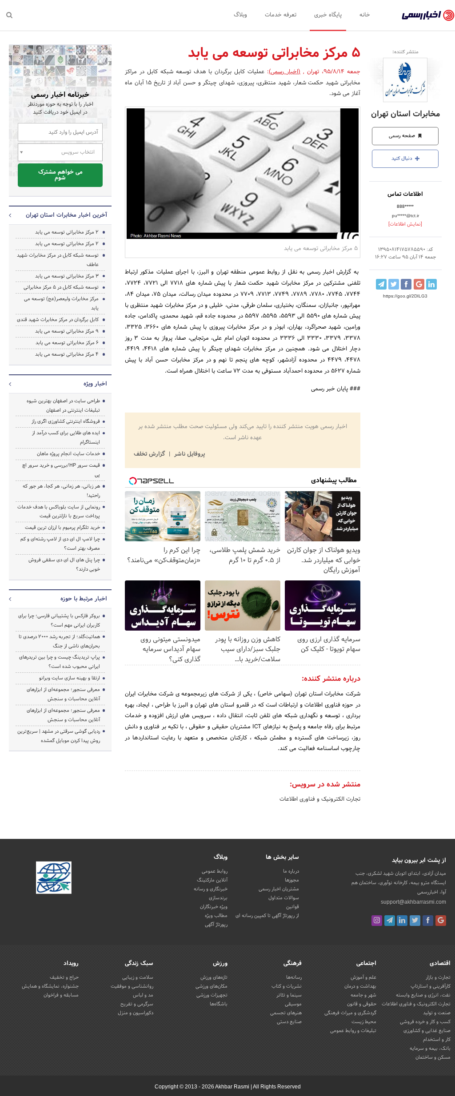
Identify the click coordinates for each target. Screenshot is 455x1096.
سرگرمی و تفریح (136, 1004)
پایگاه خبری (328, 15)
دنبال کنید (402, 159)
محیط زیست (363, 1022)
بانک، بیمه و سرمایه (430, 1048)
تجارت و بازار (438, 977)
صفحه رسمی (402, 136)
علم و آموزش (363, 977)
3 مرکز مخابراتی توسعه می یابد (67, 276)
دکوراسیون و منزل (135, 1013)
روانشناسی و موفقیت (132, 986)
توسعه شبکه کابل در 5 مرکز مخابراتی (61, 287)
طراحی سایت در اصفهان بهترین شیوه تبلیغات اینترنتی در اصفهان (63, 405)
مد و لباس (143, 995)
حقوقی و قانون (361, 1004)
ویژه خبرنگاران (214, 907)
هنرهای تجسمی (286, 1013)
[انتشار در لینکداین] (431, 284)
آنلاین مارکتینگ (212, 880)
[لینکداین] (402, 920)
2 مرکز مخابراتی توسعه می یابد (67, 232)
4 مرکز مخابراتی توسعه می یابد (67, 354)
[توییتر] (415, 920)
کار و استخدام (437, 1040)
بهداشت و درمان (360, 986)
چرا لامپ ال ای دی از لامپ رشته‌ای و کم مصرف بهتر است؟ (60, 543)
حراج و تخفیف (64, 977)
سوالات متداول (283, 898)
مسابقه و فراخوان (61, 995)
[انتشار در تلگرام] (381, 284)
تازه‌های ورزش (214, 977)
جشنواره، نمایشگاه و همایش (50, 986)
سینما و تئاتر (289, 995)
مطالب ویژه (216, 916)
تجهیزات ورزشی (212, 995)
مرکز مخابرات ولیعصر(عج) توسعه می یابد (61, 303)
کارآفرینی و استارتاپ (431, 986)
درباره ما (291, 871)
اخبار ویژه (95, 384)
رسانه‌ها (294, 977)
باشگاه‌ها (219, 1004)
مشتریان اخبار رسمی (279, 889)
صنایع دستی (289, 1022)
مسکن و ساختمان (433, 1057)
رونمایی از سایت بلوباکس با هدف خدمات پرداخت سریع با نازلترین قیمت (58, 511)
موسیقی (293, 1004)
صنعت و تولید (437, 1013)
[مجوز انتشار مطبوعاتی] (54, 879)
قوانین (292, 907)
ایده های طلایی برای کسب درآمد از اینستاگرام (66, 437)
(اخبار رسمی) (284, 72)
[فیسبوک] (428, 920)
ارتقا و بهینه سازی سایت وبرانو (69, 678)
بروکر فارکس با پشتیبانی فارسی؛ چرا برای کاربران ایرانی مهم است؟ (59, 620)
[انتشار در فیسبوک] (406, 284)
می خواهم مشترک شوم (60, 175)
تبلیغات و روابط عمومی (353, 1031)
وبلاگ (240, 15)
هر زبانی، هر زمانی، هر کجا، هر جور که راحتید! (61, 491)
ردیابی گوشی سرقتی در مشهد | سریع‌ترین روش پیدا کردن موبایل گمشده (58, 736)
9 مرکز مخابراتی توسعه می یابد (67, 331)
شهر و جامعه (363, 995)
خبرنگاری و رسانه (211, 889)
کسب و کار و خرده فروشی (425, 1022)
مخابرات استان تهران (405, 114)
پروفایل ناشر (188, 454)
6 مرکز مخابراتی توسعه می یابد (67, 343)
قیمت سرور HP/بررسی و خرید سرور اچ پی (61, 470)
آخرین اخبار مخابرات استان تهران (66, 215)
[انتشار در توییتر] (393, 284)
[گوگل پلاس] (440, 920)
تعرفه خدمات (280, 15)
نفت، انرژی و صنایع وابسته (423, 995)
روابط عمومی (215, 871)
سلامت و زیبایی (137, 977)
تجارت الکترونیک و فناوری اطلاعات (319, 799)
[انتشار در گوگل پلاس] (419, 284)
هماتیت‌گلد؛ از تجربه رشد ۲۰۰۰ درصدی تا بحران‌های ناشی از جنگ (59, 641)
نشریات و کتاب (286, 986)
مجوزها (292, 880)
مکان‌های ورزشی (212, 986)
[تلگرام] (389, 920)
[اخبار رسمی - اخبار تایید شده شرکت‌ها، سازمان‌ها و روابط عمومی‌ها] (428, 15)
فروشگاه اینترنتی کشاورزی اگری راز (66, 421)
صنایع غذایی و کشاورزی (427, 1031)
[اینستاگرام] (376, 920)
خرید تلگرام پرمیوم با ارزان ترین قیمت (62, 528)
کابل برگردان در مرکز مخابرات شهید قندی (58, 320)
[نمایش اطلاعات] (405, 224)
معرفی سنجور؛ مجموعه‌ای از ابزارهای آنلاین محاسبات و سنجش (63, 694)
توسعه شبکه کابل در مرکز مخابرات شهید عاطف (58, 260)
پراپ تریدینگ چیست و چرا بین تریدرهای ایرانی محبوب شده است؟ (59, 662)
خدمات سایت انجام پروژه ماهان (68, 454)
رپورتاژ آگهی (216, 925)
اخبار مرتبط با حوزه (83, 599)
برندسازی (218, 898)
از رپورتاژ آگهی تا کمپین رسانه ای (267, 916)
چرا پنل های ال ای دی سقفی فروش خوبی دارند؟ (64, 564)
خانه (364, 15)
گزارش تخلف (150, 454)
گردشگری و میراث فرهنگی (350, 1013)
